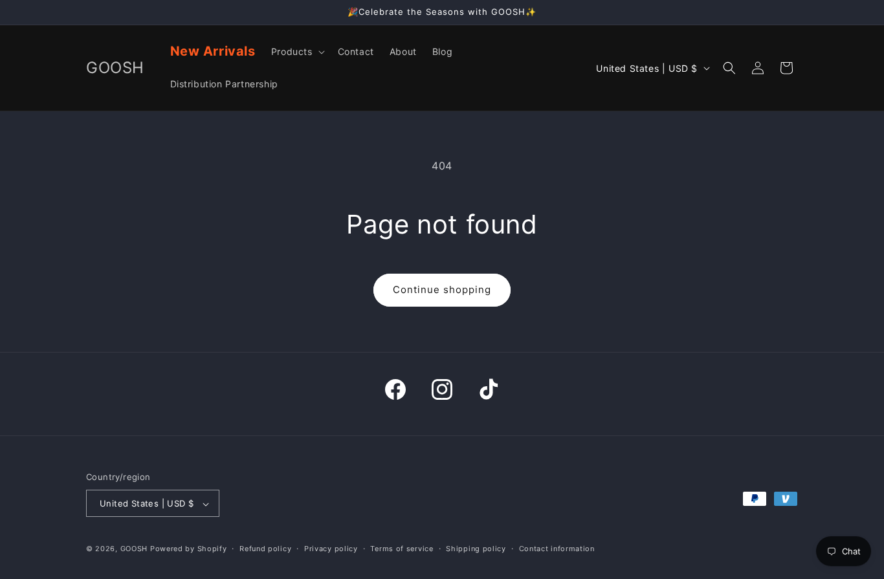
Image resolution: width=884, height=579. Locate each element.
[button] (296, 51)
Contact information (557, 548)
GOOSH (134, 549)
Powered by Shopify (188, 549)
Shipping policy (476, 548)
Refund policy (265, 548)
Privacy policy (331, 548)
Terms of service (401, 548)
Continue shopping (442, 289)
